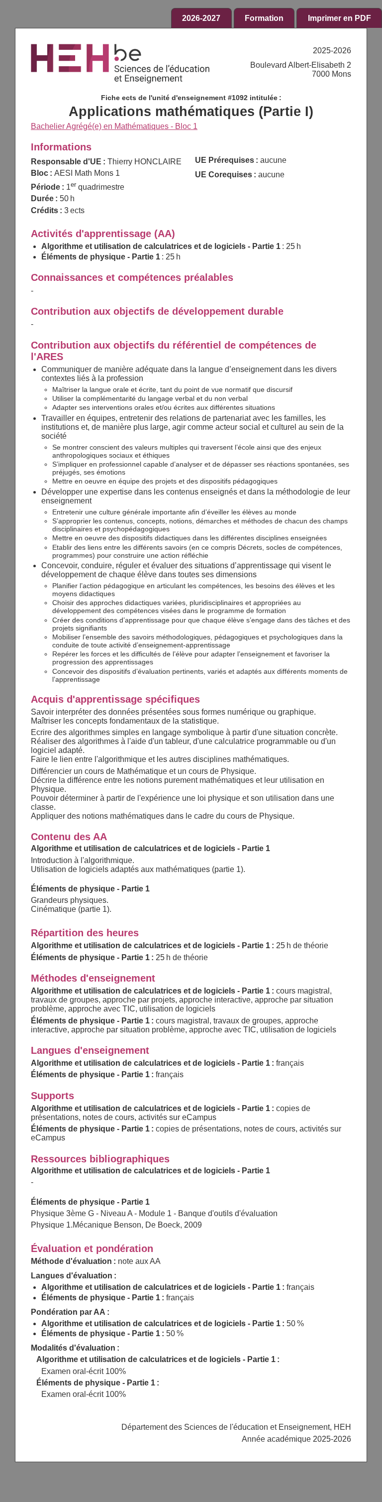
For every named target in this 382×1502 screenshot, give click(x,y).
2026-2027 (201, 18)
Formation (264, 18)
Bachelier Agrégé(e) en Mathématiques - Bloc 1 (114, 126)
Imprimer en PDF (339, 18)
